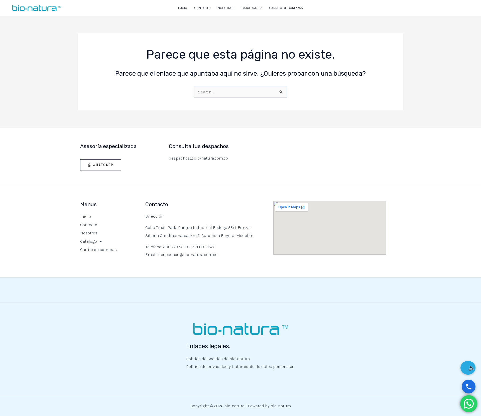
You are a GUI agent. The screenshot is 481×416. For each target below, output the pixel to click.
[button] (259, 8)
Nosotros (226, 8)
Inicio (182, 8)
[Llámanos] (468, 386)
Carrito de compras (286, 8)
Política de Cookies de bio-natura (218, 358)
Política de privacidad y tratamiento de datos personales (240, 366)
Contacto (202, 8)
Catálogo (249, 8)
